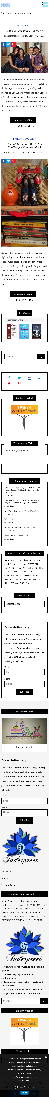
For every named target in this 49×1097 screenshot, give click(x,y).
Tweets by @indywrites (16, 450)
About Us (6, 871)
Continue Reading (23, 120)
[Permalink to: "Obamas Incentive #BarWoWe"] (24, 57)
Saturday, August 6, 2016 (33, 152)
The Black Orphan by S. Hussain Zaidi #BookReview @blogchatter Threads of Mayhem (22, 489)
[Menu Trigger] (45, 4)
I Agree (24, 1092)
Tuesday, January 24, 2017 (33, 36)
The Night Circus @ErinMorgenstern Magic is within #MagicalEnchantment (22, 501)
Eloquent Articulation (25, 481)
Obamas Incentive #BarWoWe (24, 30)
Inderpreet (12, 36)
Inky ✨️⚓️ (9, 519)
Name (7, 679)
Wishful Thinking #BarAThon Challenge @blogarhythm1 (24, 145)
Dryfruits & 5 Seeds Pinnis (17, 536)
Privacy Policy (9, 885)
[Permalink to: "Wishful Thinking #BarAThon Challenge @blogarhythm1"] (24, 202)
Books (4, 878)
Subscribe (24, 692)
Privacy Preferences (25, 1087)
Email (7, 667)
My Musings (24, 26)
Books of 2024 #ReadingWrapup (19, 527)
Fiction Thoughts (24, 139)
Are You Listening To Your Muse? (20, 511)
